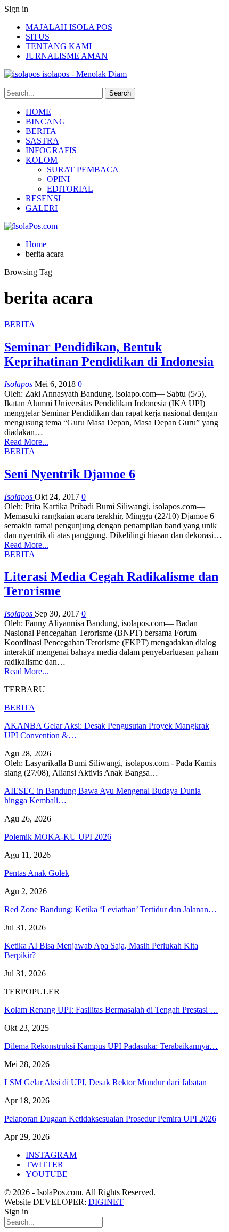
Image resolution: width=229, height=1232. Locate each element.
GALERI (42, 207)
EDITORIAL (70, 188)
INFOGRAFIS (51, 150)
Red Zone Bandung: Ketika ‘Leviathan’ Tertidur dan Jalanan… (110, 909)
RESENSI (43, 198)
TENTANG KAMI (59, 46)
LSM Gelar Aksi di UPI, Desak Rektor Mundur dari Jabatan (105, 1082)
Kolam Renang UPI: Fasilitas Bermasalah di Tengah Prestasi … (111, 1009)
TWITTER (44, 1164)
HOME (38, 111)
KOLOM (42, 159)
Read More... (26, 441)
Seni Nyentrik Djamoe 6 (69, 474)
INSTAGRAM (51, 1154)
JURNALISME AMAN (67, 55)
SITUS (38, 36)
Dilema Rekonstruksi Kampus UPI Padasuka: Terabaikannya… (111, 1046)
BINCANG (46, 121)
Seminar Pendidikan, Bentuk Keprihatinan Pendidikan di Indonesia (109, 354)
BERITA (41, 131)
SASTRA (42, 140)
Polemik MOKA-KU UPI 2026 (57, 836)
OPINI (58, 179)
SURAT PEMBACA (83, 169)
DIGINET (106, 1201)
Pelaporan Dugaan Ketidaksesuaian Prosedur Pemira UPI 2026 (110, 1118)
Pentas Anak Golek (36, 873)
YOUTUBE (47, 1174)
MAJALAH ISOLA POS (69, 26)
